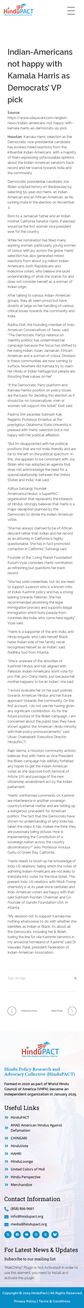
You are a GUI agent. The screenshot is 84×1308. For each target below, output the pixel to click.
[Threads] (45, 1234)
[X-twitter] (8, 1234)
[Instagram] (36, 1234)
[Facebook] (17, 1234)
